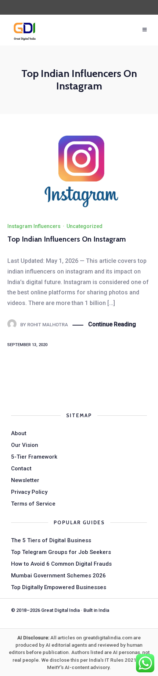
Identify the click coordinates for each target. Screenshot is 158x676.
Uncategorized (85, 226)
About (18, 433)
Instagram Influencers (34, 226)
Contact (21, 468)
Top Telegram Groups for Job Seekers (61, 552)
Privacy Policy (29, 492)
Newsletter (25, 480)
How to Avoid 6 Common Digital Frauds (61, 564)
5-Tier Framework (34, 456)
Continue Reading (112, 324)
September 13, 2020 (27, 344)
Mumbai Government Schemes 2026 (58, 575)
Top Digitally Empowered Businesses (58, 587)
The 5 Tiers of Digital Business (51, 540)
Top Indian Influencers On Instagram (66, 239)
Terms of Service (33, 503)
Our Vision (24, 445)
